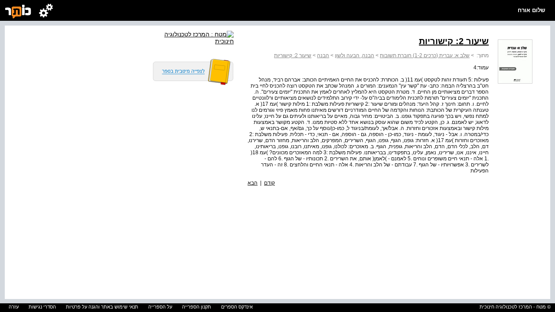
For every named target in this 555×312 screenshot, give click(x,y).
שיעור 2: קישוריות (292, 55)
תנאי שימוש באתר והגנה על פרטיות (102, 306)
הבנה (323, 55)
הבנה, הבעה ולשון (354, 55)
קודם (269, 183)
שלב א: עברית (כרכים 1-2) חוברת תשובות (425, 55)
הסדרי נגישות (42, 306)
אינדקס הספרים (237, 306)
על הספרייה (160, 306)
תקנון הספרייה (196, 306)
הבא (253, 183)
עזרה (14, 306)
